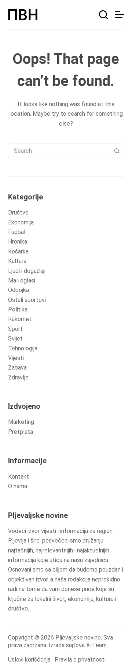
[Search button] (117, 151)
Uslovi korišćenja (29, 659)
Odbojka (18, 290)
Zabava (17, 367)
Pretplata (20, 431)
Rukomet (20, 319)
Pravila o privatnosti (80, 659)
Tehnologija (22, 348)
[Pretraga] (103, 14)
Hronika (17, 241)
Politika (17, 309)
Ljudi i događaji (26, 270)
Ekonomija (21, 222)
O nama (17, 486)
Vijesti (16, 357)
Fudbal (16, 231)
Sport (15, 328)
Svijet (15, 338)
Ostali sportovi (27, 299)
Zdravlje (18, 377)
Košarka (18, 251)
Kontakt (18, 476)
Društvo (18, 212)
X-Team (96, 645)
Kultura (17, 260)
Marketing (21, 421)
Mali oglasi (21, 280)
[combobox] (59, 150)
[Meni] (119, 14)
